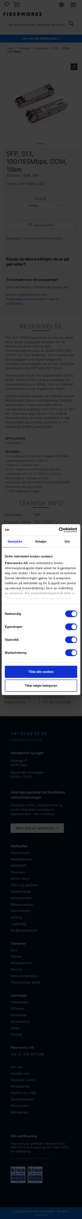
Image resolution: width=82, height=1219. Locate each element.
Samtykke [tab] (15, 541)
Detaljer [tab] (41, 541)
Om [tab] (67, 541)
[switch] (71, 626)
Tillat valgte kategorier (41, 685)
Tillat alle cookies (41, 671)
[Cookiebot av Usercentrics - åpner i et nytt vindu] (59, 530)
